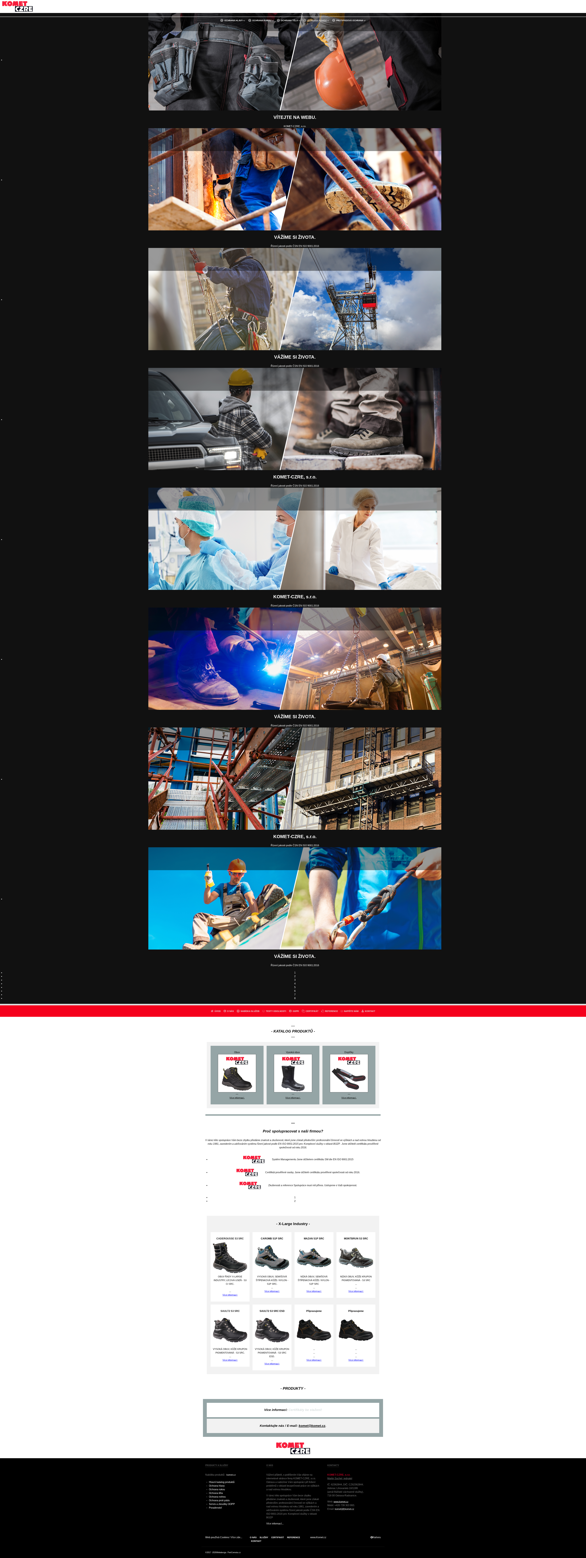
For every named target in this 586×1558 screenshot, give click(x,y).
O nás (253, 1537)
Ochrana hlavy (217, 1485)
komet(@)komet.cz (344, 1509)
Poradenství (215, 1507)
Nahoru (377, 1537)
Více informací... (275, 1523)
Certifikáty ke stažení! (305, 1410)
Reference (293, 1537)
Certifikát (277, 1537)
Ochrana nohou (217, 1496)
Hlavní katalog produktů (222, 1482)
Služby (264, 1537)
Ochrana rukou (217, 1489)
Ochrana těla (216, 1493)
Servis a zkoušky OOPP (222, 1504)
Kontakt (256, 1541)
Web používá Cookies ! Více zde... (223, 1537)
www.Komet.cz (318, 1537)
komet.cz (231, 1475)
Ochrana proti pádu (219, 1500)
